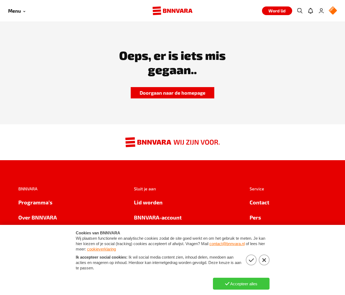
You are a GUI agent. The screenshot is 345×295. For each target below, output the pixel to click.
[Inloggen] (321, 11)
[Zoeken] (299, 11)
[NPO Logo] (333, 10)
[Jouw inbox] (310, 10)
